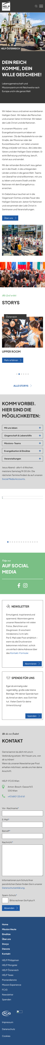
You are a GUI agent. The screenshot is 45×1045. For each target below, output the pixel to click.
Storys (5, 944)
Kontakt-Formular (19, 653)
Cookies (6, 1036)
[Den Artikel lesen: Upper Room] (22, 346)
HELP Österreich (10, 970)
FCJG (5, 989)
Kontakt (6, 953)
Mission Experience (11, 984)
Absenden (9, 908)
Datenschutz (8, 1029)
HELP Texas (7, 975)
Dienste (6, 948)
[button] (17, 374)
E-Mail (7, 819)
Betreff (7, 831)
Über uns (8, 218)
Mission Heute (9, 929)
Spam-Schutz (9, 895)
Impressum (7, 1022)
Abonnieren (30, 663)
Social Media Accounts (13, 479)
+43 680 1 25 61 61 (16, 796)
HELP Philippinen (10, 960)
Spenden (31, 715)
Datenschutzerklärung (13, 887)
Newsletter (7, 994)
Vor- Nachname (10, 808)
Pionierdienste (9, 979)
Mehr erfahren (11, 361)
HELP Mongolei (9, 965)
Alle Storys (21, 385)
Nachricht (7, 842)
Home (5, 924)
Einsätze (6, 934)
